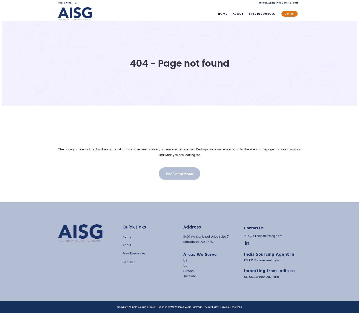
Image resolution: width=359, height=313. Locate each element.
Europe (188, 271)
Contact (289, 13)
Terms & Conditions (231, 307)
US (246, 260)
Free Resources (133, 253)
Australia (189, 276)
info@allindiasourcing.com (263, 236)
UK (185, 266)
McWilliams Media (181, 307)
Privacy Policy (211, 307)
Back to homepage (179, 174)
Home (126, 236)
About (126, 245)
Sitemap (197, 307)
